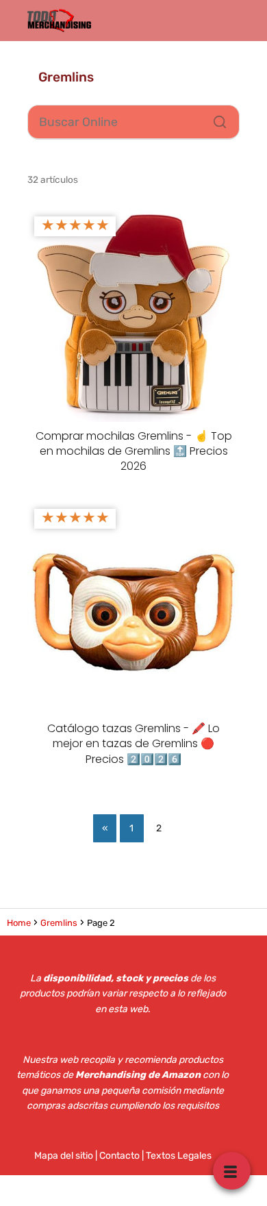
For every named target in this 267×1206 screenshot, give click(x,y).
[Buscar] (215, 118)
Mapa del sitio (63, 1155)
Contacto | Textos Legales (155, 1155)
